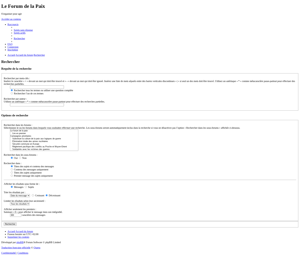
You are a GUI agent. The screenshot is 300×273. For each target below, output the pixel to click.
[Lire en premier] (44, 133)
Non (24, 158)
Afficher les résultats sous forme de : (22, 184)
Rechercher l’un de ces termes (28, 93)
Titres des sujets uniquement (27, 172)
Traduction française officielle (15, 247)
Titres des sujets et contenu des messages (33, 166)
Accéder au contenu (11, 19)
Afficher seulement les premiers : (20, 209)
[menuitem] (23, 30)
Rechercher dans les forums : (18, 125)
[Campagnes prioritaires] (44, 136)
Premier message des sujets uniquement (33, 175)
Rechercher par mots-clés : (17, 78)
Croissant (39, 195)
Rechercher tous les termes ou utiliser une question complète (43, 90)
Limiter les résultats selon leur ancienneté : (24, 201)
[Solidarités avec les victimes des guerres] (44, 149)
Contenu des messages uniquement (30, 169)
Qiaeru (37, 247)
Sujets (30, 187)
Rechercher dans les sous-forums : (20, 155)
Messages (18, 187)
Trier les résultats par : (14, 192)
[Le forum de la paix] (44, 130)
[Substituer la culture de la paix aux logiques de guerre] (44, 138)
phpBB (20, 242)
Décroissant (54, 195)
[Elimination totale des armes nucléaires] (44, 141)
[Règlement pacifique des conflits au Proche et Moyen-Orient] (44, 146)
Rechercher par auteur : (15, 98)
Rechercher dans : (12, 163)
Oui (15, 158)
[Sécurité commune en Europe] (44, 144)
